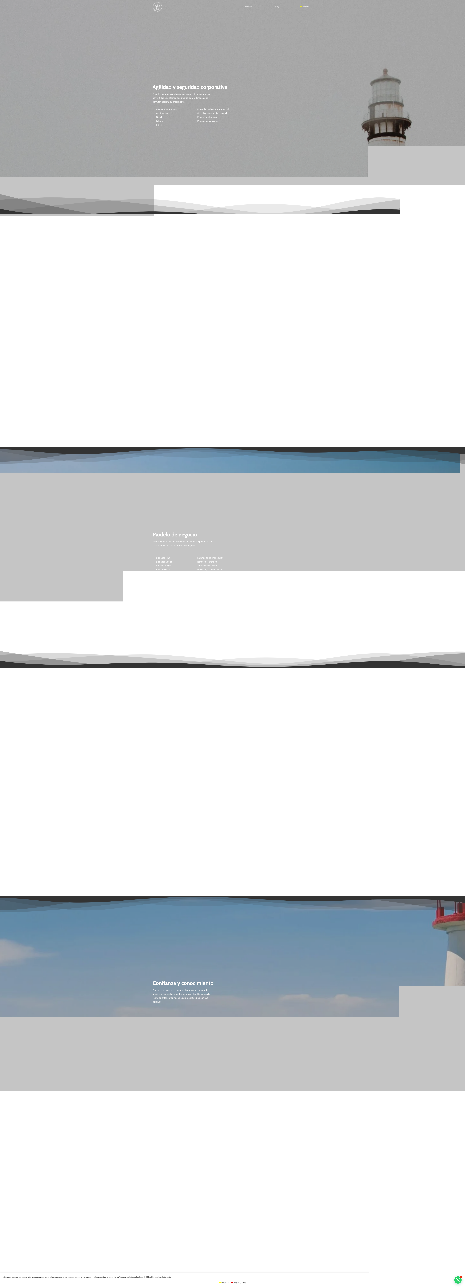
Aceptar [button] (444, 1277)
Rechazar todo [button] (455, 1277)
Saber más (166, 1277)
